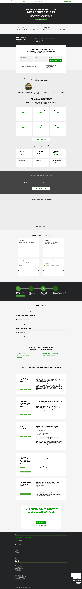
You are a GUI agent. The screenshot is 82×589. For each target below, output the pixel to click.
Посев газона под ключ (19, 579)
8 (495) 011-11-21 (52, 66)
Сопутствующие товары (19, 558)
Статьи (16, 559)
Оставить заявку (67, 1)
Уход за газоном (17, 572)
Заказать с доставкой (41, 188)
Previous (18, 270)
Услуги (27, 1)
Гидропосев (38, 1)
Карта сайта (17, 560)
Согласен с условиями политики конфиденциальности (29, 66)
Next (38, 270)
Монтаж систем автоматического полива (50, 353)
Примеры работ (31, 1)
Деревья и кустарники (18, 557)
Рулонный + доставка (77, 578)
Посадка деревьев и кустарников (20, 576)
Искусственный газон (18, 569)
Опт (35, 1)
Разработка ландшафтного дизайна (49, 355)
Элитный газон (17, 564)
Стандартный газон (18, 565)
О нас (20, 1)
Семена (42, 1)
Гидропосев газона (18, 583)
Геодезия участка (18, 584)
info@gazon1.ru (56, 67)
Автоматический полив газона (20, 578)
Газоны (24, 1)
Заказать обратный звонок (55, 60)
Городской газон (18, 570)
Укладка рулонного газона (19, 575)
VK (45, 226)
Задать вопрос (25, 389)
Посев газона (19, 357)
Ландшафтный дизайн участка (20, 577)
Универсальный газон (18, 566)
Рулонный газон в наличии (22, 353)
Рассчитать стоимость (41, 19)
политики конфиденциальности (42, 525)
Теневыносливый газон (19, 568)
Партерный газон (18, 567)
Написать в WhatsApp (20, 295)
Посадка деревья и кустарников (23, 355)
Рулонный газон (21, 587)
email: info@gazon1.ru (19, 538)
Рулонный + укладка (77, 580)
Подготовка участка (18, 580)
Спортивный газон (18, 563)
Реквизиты (18, 541)
